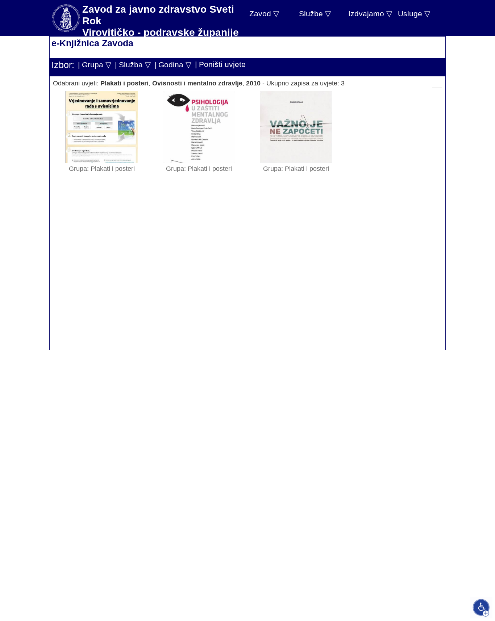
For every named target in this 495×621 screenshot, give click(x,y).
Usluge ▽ (414, 13)
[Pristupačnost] (481, 607)
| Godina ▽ (172, 64)
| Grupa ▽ (94, 64)
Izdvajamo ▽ (370, 13)
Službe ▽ (315, 13)
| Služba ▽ (133, 64)
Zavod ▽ (264, 13)
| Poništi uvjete (220, 64)
